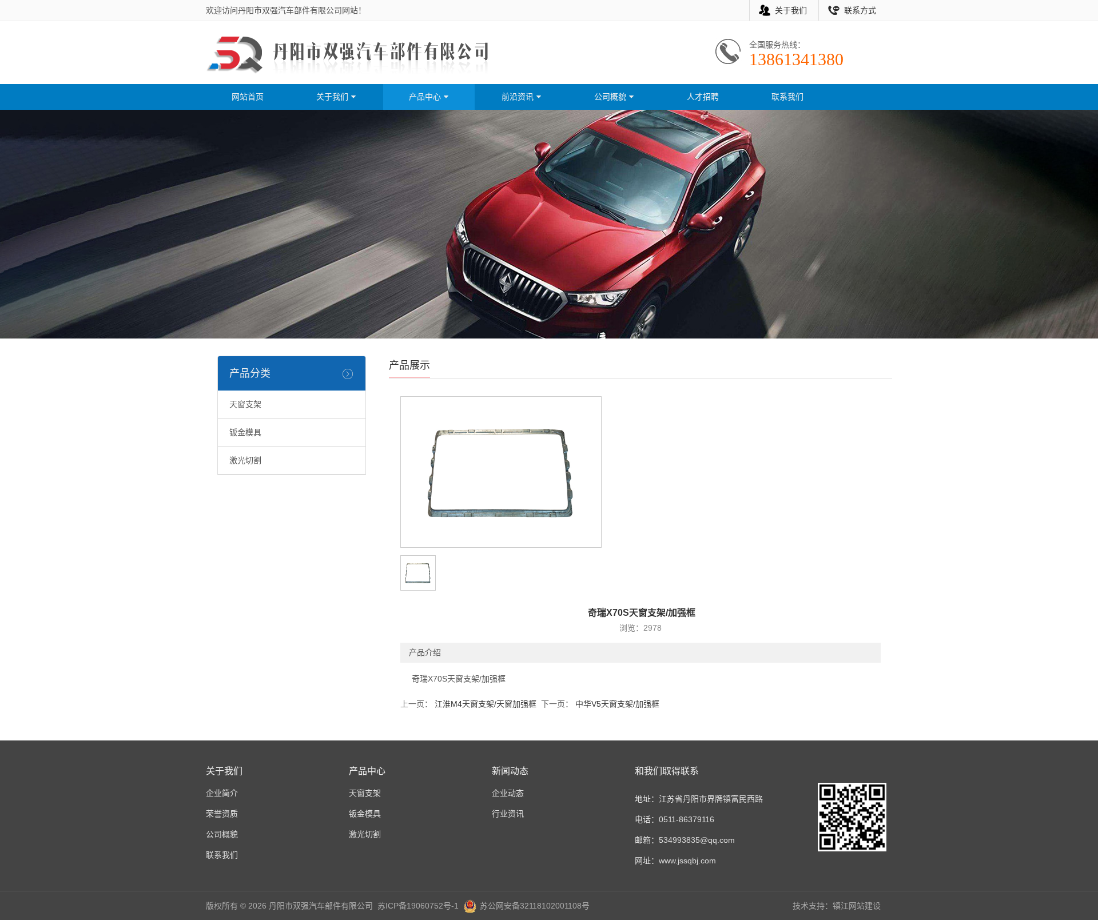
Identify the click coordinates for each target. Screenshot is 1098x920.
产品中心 (426, 96)
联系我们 (787, 96)
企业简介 (222, 793)
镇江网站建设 (857, 905)
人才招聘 (703, 96)
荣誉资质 (222, 813)
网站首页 (248, 96)
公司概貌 (611, 96)
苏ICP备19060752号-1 (418, 905)
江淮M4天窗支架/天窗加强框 (484, 703)
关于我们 (791, 10)
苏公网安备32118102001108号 (535, 905)
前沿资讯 (519, 96)
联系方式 (860, 10)
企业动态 (508, 793)
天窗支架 (245, 404)
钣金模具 (245, 432)
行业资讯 (508, 813)
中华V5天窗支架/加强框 (616, 703)
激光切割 (245, 460)
